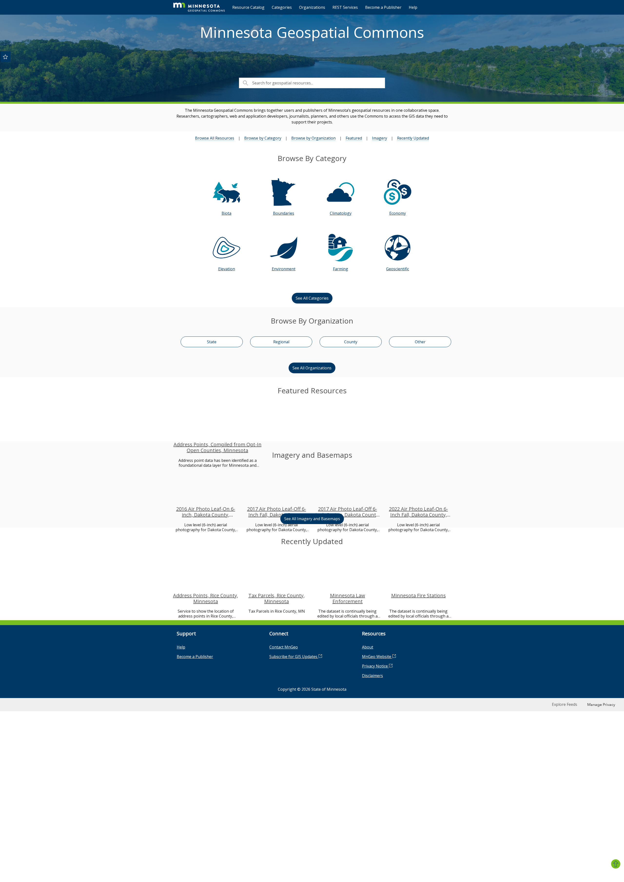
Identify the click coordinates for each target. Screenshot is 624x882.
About (367, 794)
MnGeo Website (377, 804)
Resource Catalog (248, 7)
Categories (282, 7)
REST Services (345, 7)
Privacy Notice (375, 813)
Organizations (312, 7)
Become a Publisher (383, 7)
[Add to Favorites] (5, 56)
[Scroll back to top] (615, 864)
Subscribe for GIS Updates (293, 804)
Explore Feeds (564, 852)
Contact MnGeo (283, 794)
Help (413, 7)
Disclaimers (372, 823)
